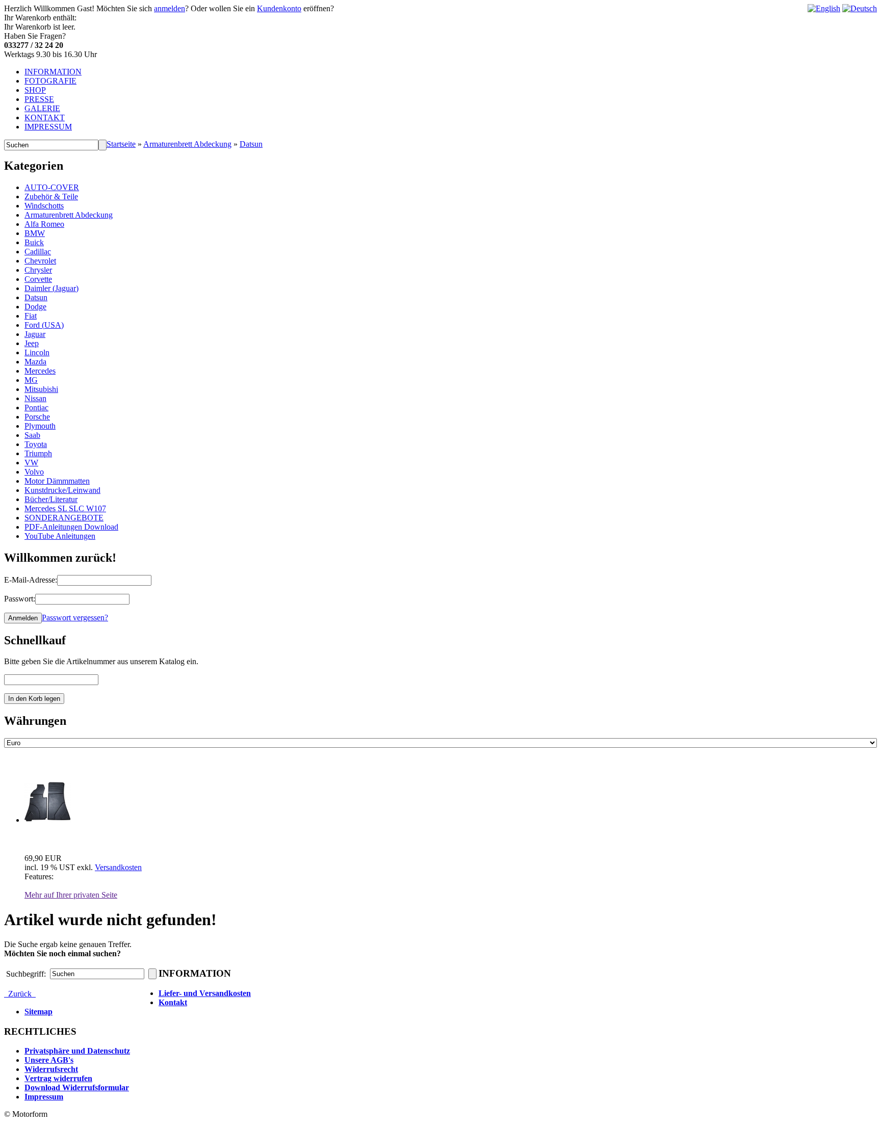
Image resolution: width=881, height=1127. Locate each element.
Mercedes (40, 370)
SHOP (35, 90)
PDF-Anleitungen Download (71, 526)
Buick (34, 242)
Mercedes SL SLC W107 (65, 508)
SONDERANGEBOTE (63, 517)
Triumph (38, 453)
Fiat (30, 315)
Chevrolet (40, 260)
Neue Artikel (37, 764)
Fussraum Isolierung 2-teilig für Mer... (90, 837)
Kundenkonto (279, 8)
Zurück (20, 993)
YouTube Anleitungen (59, 536)
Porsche (37, 416)
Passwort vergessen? (75, 617)
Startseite (121, 144)
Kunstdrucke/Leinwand (62, 490)
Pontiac (36, 407)
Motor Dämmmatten (57, 481)
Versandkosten (118, 867)
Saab (32, 435)
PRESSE (39, 99)
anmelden (169, 8)
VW (31, 462)
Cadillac (37, 251)
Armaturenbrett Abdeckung (187, 144)
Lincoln (36, 352)
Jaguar (34, 334)
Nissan (35, 398)
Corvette (38, 279)
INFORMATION (53, 71)
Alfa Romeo (44, 224)
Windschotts (44, 205)
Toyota (35, 444)
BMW (34, 233)
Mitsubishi (41, 389)
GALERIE (42, 108)
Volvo (34, 471)
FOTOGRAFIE (50, 80)
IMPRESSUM (48, 126)
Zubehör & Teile (51, 196)
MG (31, 380)
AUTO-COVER (51, 187)
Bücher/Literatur (50, 499)
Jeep (31, 343)
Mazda (35, 361)
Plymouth (40, 426)
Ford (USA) (44, 325)
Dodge (35, 306)
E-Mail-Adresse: (30, 579)
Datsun (251, 144)
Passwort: (19, 598)
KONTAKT (44, 117)
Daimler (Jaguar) (51, 288)
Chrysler (38, 270)
